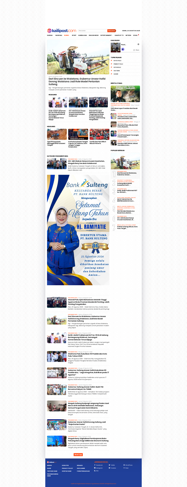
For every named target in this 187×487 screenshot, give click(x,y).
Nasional (131, 181)
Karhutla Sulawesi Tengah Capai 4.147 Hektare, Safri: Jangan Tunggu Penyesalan (78, 144)
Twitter (113, 465)
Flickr (127, 468)
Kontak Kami (66, 471)
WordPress (128, 465)
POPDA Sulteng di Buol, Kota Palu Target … (127, 227)
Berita (119, 206)
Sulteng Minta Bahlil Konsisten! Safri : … (124, 184)
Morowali (126, 103)
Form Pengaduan (83, 471)
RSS (97, 471)
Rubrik (128, 105)
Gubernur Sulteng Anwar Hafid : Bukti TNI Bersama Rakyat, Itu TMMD (85, 388)
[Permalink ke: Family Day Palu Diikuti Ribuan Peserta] (99, 134)
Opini (130, 113)
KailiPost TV (121, 180)
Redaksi (80, 465)
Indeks (49, 465)
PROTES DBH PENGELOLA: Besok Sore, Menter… (126, 212)
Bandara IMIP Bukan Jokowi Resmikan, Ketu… (128, 144)
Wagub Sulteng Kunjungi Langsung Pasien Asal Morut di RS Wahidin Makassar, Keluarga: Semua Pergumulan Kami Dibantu (88, 405)
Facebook (99, 465)
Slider (116, 74)
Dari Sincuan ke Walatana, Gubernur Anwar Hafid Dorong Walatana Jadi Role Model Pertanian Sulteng (77, 81)
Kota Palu (117, 61)
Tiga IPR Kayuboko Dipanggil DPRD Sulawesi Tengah (56, 143)
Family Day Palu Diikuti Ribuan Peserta (98, 142)
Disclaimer (81, 468)
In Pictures (119, 103)
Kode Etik (65, 465)
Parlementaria (72, 159)
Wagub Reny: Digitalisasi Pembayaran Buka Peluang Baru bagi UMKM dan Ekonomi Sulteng (88, 439)
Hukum (113, 103)
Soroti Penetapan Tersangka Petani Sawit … (128, 136)
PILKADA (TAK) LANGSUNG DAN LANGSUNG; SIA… (127, 117)
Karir (49, 468)
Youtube (113, 468)
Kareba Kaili (130, 206)
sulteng (117, 71)
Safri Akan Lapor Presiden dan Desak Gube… (124, 109)
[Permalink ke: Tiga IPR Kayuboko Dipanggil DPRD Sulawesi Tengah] (57, 134)
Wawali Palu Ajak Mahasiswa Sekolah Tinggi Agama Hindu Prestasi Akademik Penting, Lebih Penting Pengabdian (97, 115)
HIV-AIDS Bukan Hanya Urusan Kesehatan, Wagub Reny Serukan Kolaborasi (77, 113)
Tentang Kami (52, 471)
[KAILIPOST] (61, 31)
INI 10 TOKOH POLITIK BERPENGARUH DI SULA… (125, 200)
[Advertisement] (93, 13)
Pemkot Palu (118, 64)
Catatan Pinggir (123, 113)
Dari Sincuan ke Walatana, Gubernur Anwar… (126, 174)
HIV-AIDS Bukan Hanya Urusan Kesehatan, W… (125, 219)
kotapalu (117, 67)
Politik (123, 105)
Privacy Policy (67, 468)
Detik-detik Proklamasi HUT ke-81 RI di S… (127, 191)
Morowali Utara (128, 130)
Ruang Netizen (134, 140)
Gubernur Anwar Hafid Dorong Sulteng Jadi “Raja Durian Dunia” (87, 423)
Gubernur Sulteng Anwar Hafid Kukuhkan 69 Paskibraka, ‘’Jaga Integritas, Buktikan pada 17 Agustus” (88, 372)
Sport (131, 122)
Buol (123, 225)
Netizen (127, 140)
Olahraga (121, 122)
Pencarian (111, 31)
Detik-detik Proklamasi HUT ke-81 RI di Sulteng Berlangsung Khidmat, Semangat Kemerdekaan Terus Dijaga (57, 115)
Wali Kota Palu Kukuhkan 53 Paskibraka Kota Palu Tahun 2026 (87, 355)
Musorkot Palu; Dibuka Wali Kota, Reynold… (128, 126)
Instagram (99, 468)
